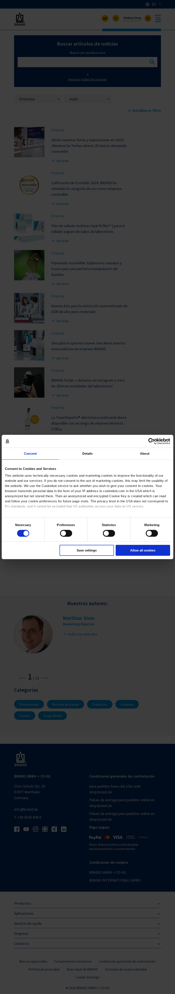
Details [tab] (87, 453)
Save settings (87, 550)
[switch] (66, 533)
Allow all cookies (142, 550)
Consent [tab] (30, 453)
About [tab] (144, 453)
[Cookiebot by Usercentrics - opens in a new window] (151, 441)
